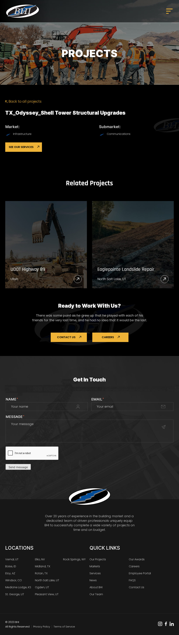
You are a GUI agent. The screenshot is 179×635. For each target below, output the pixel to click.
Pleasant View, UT (47, 594)
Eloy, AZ (10, 573)
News (93, 580)
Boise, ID (10, 566)
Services (95, 573)
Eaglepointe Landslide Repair (125, 270)
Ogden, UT (42, 587)
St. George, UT (14, 594)
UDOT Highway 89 (27, 270)
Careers (108, 337)
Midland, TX (42, 566)
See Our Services (21, 147)
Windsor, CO (13, 580)
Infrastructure (22, 134)
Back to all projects (24, 101)
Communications (118, 134)
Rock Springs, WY (74, 559)
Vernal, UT (12, 559)
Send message (18, 467)
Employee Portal (140, 573)
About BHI (96, 587)
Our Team (96, 594)
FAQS (132, 580)
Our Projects (98, 559)
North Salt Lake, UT (111, 279)
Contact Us (66, 337)
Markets (95, 566)
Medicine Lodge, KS (18, 587)
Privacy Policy (41, 626)
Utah (14, 279)
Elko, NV (40, 559)
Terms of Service (64, 626)
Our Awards (137, 559)
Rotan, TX (41, 573)
